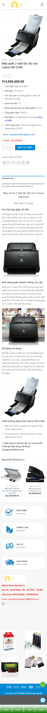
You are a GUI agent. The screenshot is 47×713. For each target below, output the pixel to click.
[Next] (45, 483)
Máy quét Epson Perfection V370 (34, 489)
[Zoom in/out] (10, 697)
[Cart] (42, 4)
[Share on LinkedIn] (28, 163)
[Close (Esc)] (2, 697)
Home (4, 60)
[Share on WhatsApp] (4, 163)
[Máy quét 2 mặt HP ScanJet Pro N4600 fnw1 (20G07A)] (12, 474)
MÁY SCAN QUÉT (16, 60)
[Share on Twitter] (14, 163)
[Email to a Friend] (18, 163)
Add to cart (25, 147)
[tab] (23, 178)
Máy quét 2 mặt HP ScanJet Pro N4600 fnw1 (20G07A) (12, 490)
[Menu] (3, 4)
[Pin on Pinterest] (23, 163)
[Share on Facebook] (9, 163)
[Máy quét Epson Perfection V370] (35, 474)
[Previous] (2, 483)
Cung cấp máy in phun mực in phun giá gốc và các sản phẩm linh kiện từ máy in (23, 185)
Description (7, 178)
